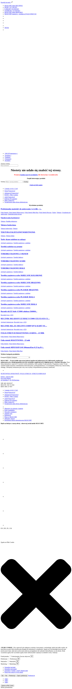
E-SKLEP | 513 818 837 (11, 9)
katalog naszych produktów (29, 175)
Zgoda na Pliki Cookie (7, 685)
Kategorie (4, 357)
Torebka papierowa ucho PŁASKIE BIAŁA (18, 297)
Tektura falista (10, 236)
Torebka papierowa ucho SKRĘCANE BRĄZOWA (20, 283)
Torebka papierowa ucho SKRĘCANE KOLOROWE (21, 275)
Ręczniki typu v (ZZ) (7, 315)
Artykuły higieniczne (7, 322)
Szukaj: (3, 181)
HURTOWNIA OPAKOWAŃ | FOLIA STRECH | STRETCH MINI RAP (23, 373)
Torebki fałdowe (18, 257)
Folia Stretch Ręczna (45, 212)
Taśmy (54, 212)
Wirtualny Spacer (9, 418)
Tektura (59, 212)
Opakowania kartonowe (10, 218)
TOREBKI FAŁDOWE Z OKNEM (14, 254)
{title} (6, 679)
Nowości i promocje (10, 412)
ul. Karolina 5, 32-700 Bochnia (10, 380)
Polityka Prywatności (10, 199)
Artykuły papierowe (7, 243)
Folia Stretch (4, 212)
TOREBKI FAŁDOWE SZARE (13, 261)
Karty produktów (9, 410)
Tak (2, 675)
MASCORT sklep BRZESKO (13, 12)
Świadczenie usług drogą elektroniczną (16, 202)
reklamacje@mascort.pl (11, 193)
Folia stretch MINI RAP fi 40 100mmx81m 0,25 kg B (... (22, 347)
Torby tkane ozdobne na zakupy (13, 239)
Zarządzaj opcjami (9, 667)
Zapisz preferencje (22, 675)
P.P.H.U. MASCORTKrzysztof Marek (7, 377)
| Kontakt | (7, 160)
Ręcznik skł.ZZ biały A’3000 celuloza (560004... (19, 311)
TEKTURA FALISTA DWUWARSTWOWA (18, 232)
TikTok (6, 27)
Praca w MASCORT (10, 417)
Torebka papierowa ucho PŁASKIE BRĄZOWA (19, 290)
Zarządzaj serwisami (10, 669)
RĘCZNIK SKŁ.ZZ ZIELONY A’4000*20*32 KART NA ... (24, 326)
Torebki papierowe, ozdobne (21, 243)
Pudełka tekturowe (11, 221)
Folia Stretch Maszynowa (16, 212)
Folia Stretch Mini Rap (31, 212)
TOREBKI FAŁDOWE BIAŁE (13, 268)
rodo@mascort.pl (9, 197)
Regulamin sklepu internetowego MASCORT (18, 420)
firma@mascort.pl (9, 191)
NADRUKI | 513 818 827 (12, 10)
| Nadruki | (7, 157)
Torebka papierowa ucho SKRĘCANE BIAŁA (19, 304)
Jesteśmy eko (8, 413)
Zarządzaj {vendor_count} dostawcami (16, 670)
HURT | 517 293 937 (10, 7)
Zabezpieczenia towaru (15, 214)
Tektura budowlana (8, 225)
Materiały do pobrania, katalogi (13, 408)
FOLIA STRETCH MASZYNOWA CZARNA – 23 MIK (22, 333)
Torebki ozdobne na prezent (11, 247)
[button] (36, 594)
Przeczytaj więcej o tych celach (13, 672)
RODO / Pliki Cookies (11, 195)
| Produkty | (7, 155)
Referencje (7, 415)
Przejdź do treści (6, 2)
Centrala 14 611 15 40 (11, 188)
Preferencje (12, 675)
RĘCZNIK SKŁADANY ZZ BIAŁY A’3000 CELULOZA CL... (25, 319)
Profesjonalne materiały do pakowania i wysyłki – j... (21, 209)
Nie (6, 675)
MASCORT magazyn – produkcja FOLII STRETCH (20, 14)
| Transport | (7, 159)
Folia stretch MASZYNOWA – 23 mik (15, 340)
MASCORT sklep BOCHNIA (13, 5)
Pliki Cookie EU (9, 200)
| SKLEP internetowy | (11, 153)
